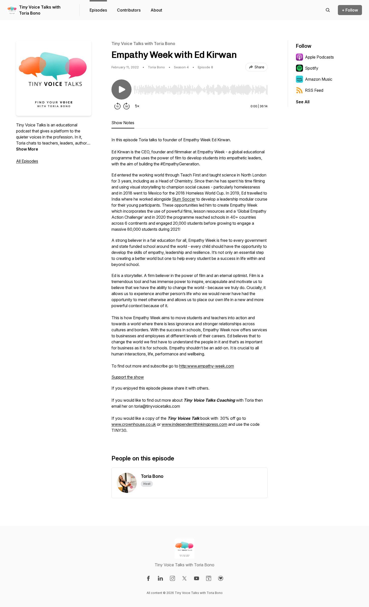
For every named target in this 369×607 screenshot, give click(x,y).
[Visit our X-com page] (184, 578)
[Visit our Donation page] (220, 578)
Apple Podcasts (319, 57)
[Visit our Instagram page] (172, 578)
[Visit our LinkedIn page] (160, 578)
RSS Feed (314, 90)
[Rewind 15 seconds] (117, 106)
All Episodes (27, 161)
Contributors (129, 10)
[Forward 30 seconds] (126, 106)
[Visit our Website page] (208, 578)
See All (303, 101)
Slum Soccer (183, 199)
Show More (27, 149)
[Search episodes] (328, 10)
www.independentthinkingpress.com (194, 424)
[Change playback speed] (137, 106)
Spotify (311, 68)
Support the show (127, 377)
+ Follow (350, 10)
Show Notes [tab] (122, 122)
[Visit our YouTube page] (196, 578)
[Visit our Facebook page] (148, 578)
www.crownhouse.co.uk (133, 424)
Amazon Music (318, 79)
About (156, 10)
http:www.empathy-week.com (206, 365)
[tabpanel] (189, 287)
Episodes (98, 10)
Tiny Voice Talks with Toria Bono (39, 10)
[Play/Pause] (121, 89)
